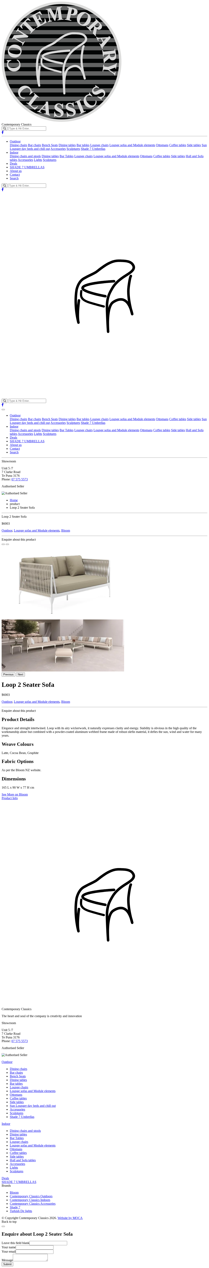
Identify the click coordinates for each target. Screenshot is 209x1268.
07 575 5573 (19, 479)
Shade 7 (15, 1207)
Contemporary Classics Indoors (30, 1200)
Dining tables (67, 145)
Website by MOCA (70, 1218)
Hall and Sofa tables (23, 1160)
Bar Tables (66, 156)
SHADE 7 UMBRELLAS (27, 167)
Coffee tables (177, 145)
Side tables (194, 145)
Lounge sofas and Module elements (132, 145)
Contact (15, 174)
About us (16, 171)
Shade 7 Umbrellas (93, 149)
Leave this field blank (15, 1243)
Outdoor (15, 141)
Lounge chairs (99, 145)
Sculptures (73, 149)
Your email (9, 1251)
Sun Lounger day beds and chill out (33, 1105)
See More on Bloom (15, 794)
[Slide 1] (7, 544)
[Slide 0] (3, 544)
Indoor (14, 152)
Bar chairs (34, 145)
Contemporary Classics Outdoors (31, 1196)
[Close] (3, 1226)
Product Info (10, 798)
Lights (38, 160)
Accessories (58, 149)
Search (14, 178)
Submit (7, 1264)
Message (7, 1260)
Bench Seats (50, 145)
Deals (13, 163)
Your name (9, 1247)
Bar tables (83, 145)
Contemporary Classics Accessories (33, 1203)
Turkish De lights (21, 1211)
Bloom (65, 530)
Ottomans (162, 145)
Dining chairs (18, 145)
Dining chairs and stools (25, 156)
